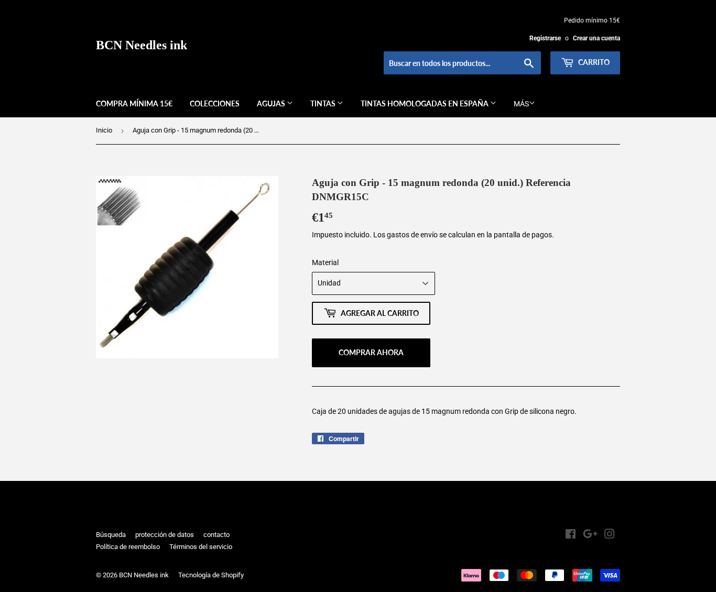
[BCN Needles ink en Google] (590, 535)
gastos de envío (412, 235)
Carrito (593, 62)
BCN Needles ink (141, 45)
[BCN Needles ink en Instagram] (609, 535)
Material (325, 262)
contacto (216, 535)
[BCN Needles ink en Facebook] (570, 535)
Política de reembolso (128, 547)
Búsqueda (111, 535)
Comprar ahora (371, 352)
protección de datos (164, 535)
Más (521, 104)
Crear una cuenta (596, 38)
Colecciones (215, 103)
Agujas (272, 103)
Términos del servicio (200, 547)
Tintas (323, 103)
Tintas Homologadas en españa (425, 103)
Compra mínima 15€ (134, 103)
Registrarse (545, 38)
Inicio (104, 130)
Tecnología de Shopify (211, 575)
